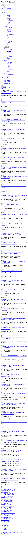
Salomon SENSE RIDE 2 (7, 500)
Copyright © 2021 (5, 532)
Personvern (6, 525)
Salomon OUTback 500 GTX (8, 513)
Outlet (5, 529)
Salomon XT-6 (4, 503)
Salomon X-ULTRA (6, 507)
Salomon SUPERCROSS (7, 514)
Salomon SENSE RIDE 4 (7, 510)
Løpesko (9, 16)
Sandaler (9, 18)
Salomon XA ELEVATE (7, 518)
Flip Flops (9, 13)
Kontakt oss (7, 80)
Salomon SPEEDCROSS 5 (7, 511)
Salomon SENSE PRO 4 (7, 515)
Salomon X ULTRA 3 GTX (8, 495)
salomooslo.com (5, 533)
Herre (5, 12)
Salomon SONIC (5, 520)
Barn (5, 40)
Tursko (8, 22)
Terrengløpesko (10, 20)
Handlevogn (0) (8, 83)
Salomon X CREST (5, 521)
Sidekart (6, 528)
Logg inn (6, 77)
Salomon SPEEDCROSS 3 (7, 506)
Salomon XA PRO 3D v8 (7, 499)
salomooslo (12, 532)
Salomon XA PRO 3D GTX (8, 497)
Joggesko (9, 15)
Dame (5, 26)
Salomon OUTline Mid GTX (8, 490)
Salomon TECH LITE (6, 504)
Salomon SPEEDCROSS (7, 502)
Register (6, 78)
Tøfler (8, 23)
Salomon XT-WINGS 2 (6, 508)
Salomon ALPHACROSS (7, 493)
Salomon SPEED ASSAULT (8, 496)
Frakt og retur (7, 81)
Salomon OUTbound (6, 517)
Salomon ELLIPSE (5, 492)
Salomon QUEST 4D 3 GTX (8, 489)
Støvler (8, 19)
